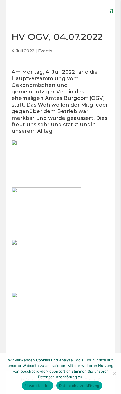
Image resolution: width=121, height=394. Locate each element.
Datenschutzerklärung (79, 385)
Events (45, 50)
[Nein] (114, 373)
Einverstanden (37, 385)
